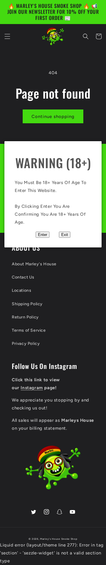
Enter (42, 234)
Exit (64, 234)
